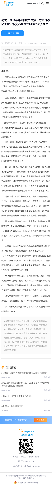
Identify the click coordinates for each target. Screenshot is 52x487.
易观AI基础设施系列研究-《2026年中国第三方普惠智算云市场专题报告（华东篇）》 (25, 384)
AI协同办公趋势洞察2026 (12, 406)
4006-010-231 (32, 3)
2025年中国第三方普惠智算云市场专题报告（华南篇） (25, 373)
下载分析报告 (12, 33)
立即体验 (40, 420)
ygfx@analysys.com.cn (32, 466)
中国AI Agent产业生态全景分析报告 (16, 396)
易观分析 (9, 43)
